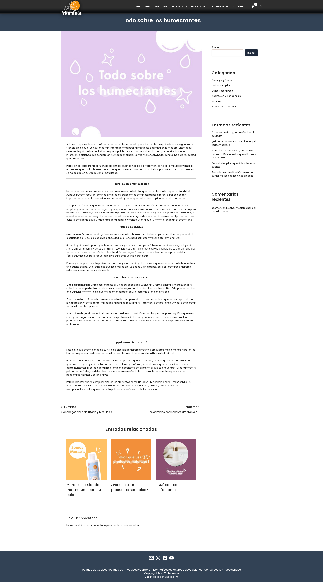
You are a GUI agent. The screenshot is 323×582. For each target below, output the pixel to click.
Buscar (216, 47)
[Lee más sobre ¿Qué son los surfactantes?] (176, 459)
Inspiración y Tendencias (226, 96)
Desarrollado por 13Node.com (161, 576)
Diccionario (199, 6)
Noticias (216, 101)
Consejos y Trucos (222, 80)
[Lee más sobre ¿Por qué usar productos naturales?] (131, 459)
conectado (99, 525)
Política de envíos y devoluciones (180, 570)
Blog (148, 6)
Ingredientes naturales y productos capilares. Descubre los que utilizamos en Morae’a (234, 154)
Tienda (136, 6)
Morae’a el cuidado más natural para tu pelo (83, 489)
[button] (260, 6)
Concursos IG (213, 570)
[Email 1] (151, 558)
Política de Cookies (94, 570)
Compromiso (148, 570)
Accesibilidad (232, 570)
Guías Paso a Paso (222, 90)
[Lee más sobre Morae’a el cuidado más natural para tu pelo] (86, 459)
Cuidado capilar (221, 85)
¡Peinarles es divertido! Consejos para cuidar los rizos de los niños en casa (233, 174)
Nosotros (161, 6)
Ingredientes (179, 6)
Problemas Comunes (224, 106)
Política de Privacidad (123, 570)
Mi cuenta (238, 6)
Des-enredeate (219, 6)
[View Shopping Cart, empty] (253, 6)
